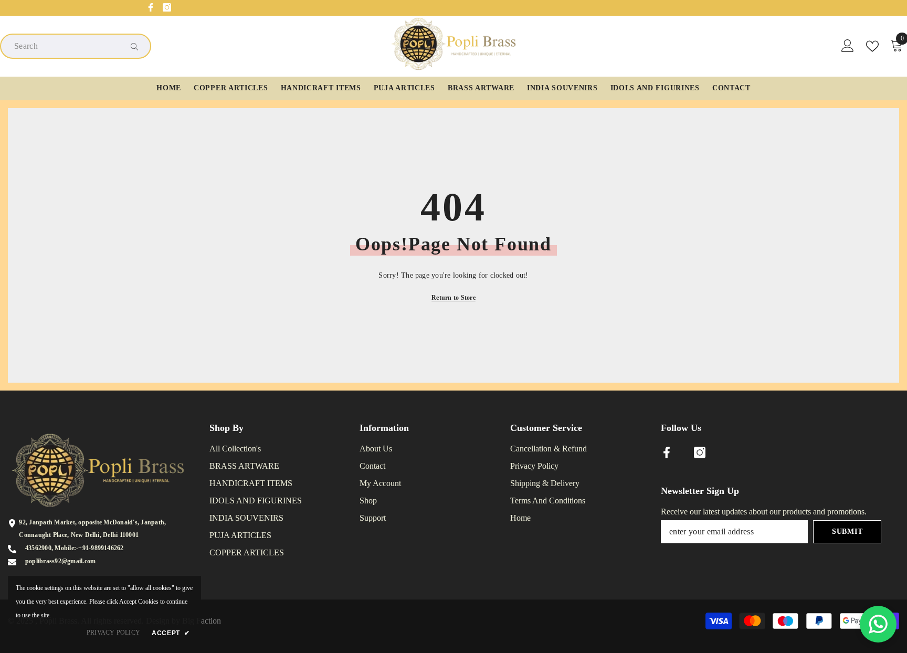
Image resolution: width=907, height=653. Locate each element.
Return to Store (453, 297)
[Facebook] (150, 7)
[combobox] (67, 46)
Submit (847, 531)
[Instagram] (167, 7)
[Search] (75, 46)
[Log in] (847, 46)
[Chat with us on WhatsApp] (878, 624)
